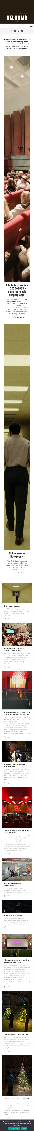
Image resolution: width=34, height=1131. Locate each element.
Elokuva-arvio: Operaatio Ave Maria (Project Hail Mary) (14, 765)
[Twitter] (18, 30)
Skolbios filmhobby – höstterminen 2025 (16, 1034)
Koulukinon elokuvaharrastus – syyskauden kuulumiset (17, 1100)
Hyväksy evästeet (14, 1128)
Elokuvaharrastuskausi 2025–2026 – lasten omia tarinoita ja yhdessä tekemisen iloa (17, 713)
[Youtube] (22, 30)
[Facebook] (15, 30)
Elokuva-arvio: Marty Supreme (13, 915)
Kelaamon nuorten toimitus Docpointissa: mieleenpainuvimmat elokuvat (16, 961)
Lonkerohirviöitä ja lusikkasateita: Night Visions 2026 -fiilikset (16, 832)
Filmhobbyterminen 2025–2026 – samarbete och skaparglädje (14, 649)
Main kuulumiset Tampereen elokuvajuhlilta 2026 (12, 884)
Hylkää (24, 1128)
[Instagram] (11, 30)
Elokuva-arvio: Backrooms (12, 606)
